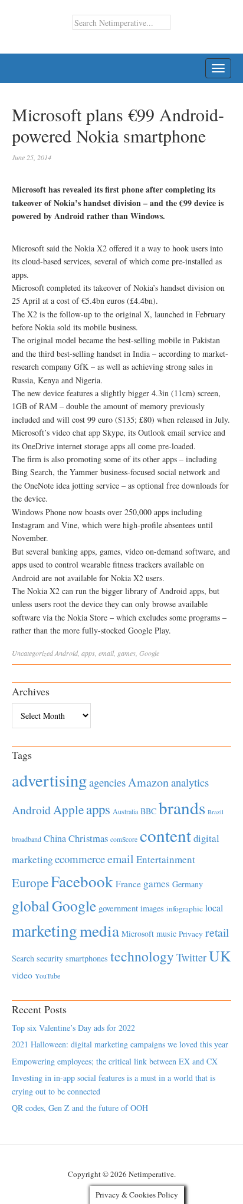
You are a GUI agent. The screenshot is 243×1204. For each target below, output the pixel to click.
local (214, 907)
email (106, 653)
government (118, 908)
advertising (49, 780)
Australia (125, 811)
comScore (123, 839)
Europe (30, 882)
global (31, 905)
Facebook (82, 881)
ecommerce (80, 858)
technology (142, 956)
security (50, 958)
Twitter (191, 957)
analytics (190, 782)
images (152, 908)
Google (149, 653)
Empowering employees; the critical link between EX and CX (115, 1061)
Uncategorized (32, 653)
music (166, 933)
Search (23, 958)
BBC (148, 811)
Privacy (191, 933)
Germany (187, 884)
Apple (68, 809)
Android (66, 653)
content (165, 835)
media (99, 930)
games (126, 653)
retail (217, 932)
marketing (44, 930)
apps (88, 653)
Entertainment (165, 859)
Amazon (148, 782)
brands (182, 807)
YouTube (47, 975)
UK (220, 956)
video (22, 975)
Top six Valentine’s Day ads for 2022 (73, 1027)
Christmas (88, 838)
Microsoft (137, 933)
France (128, 884)
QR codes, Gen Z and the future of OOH (80, 1107)
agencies (107, 782)
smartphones (86, 958)
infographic (184, 908)
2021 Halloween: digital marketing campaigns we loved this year (120, 1044)
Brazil (216, 812)
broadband (26, 839)
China (55, 838)
